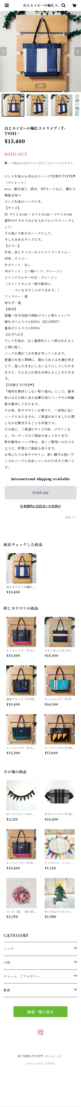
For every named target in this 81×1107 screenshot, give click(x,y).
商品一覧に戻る (40, 1012)
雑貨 (7, 990)
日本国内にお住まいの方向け (40, 506)
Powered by (35, 1063)
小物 (7, 963)
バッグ (9, 949)
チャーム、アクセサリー (22, 976)
